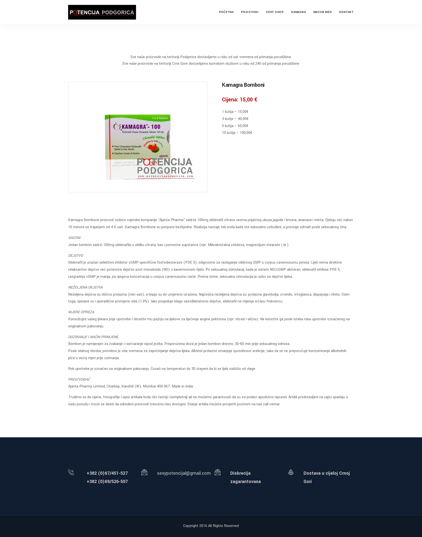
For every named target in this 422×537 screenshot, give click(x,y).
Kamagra (298, 12)
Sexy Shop (275, 12)
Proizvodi (250, 12)
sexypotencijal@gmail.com (184, 473)
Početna (226, 12)
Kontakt (346, 12)
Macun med (322, 12)
